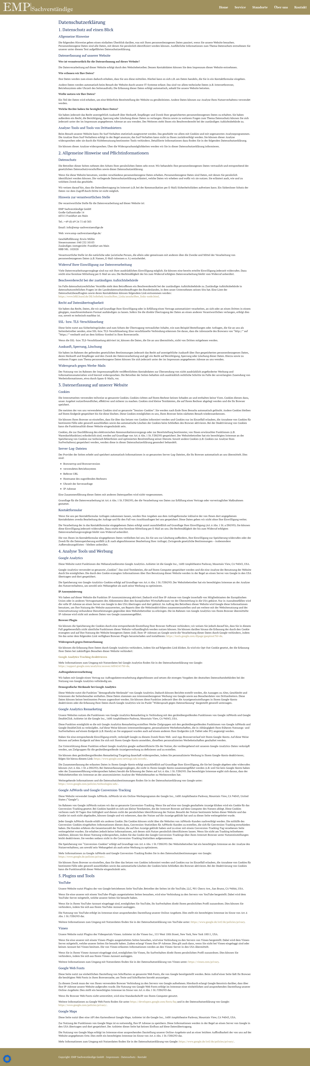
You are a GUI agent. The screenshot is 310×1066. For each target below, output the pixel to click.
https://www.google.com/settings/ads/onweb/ (120, 758)
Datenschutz (128, 1057)
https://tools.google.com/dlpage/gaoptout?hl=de (194, 636)
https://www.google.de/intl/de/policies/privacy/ (206, 1041)
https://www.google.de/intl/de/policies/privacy (218, 922)
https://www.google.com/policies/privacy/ (82, 1005)
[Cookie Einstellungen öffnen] (7, 1062)
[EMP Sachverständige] (38, 7)
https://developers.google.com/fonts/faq (153, 1001)
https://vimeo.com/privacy (203, 962)
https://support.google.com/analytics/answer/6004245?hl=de (93, 666)
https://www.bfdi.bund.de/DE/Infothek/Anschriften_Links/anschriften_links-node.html (108, 296)
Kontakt (142, 1057)
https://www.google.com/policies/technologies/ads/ (88, 784)
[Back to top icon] (296, 1061)
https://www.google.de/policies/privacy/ (81, 856)
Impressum (112, 1057)
